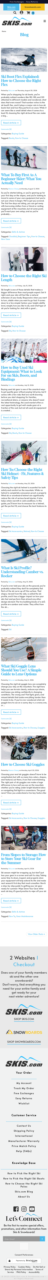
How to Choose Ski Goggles (23, 764)
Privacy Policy (10, 1266)
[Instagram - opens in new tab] (24, 1209)
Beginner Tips (24, 236)
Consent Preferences (24, 1254)
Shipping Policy (24, 1130)
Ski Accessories (15, 531)
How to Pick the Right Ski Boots (24, 1178)
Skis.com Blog (24, 1191)
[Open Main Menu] (40, 21)
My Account (24, 1083)
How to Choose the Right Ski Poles (24, 1185)
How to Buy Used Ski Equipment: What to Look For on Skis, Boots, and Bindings (21, 373)
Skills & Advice (18, 231)
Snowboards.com (33, 7)
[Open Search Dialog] (15, 12)
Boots (11, 138)
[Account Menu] (21, 12)
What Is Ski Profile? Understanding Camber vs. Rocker (22, 572)
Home (4, 31)
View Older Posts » (36, 934)
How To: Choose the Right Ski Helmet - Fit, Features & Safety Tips (22, 473)
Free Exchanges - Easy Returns (24, 2)
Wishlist (24, 1103)
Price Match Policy (24, 1146)
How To (12, 916)
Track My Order (24, 1088)
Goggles (41, 727)
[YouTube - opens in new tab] (32, 1209)
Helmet (27, 531)
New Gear (5, 239)
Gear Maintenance (24, 916)
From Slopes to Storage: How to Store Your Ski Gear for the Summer (23, 859)
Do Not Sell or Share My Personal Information (25, 1268)
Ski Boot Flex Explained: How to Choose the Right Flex (21, 80)
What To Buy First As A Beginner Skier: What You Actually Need (21, 179)
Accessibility (34, 1272)
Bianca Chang (13, 189)
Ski (10, 330)
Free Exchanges (24, 1093)
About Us (24, 1196)
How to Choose (21, 138)
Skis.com (11, 7)
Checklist (13, 236)
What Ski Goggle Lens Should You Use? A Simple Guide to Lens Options (21, 670)
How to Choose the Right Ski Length (24, 278)
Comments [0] (6, 129)
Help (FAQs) (24, 1151)
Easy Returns (24, 1098)
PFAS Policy (21, 1272)
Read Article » (11, 122)
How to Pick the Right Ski (24, 1173)
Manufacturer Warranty (24, 1141)
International (24, 1135)
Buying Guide (18, 133)
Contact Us (24, 1125)
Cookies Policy (24, 1266)
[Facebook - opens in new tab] (16, 1209)
